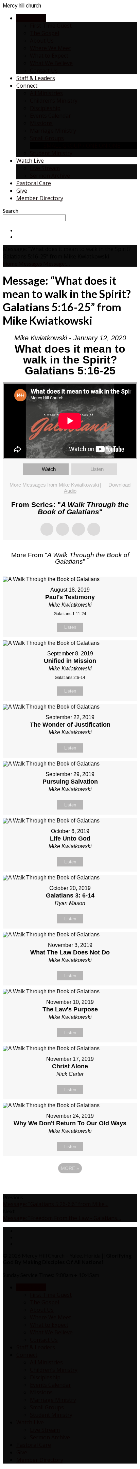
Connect (26, 85)
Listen (97, 469)
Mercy (22, 6)
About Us (42, 40)
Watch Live (30, 160)
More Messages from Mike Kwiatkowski (54, 485)
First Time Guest (51, 25)
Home (10, 263)
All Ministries (46, 93)
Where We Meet (50, 48)
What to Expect (49, 55)
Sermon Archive (50, 175)
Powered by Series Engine (70, 1187)
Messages (30, 263)
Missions (41, 123)
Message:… (56, 263)
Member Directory (39, 198)
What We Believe (51, 63)
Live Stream (45, 168)
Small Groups (47, 138)
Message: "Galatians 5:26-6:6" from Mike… (55, 1204)
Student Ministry (51, 153)
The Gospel (44, 33)
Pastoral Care (33, 183)
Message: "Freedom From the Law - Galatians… (62, 1218)
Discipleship (45, 108)
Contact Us (44, 70)
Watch (49, 469)
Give (21, 190)
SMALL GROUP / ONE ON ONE (81, 145)
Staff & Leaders (35, 78)
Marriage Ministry (53, 130)
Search (10, 210)
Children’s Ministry (53, 100)
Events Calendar (50, 115)
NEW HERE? (31, 18)
